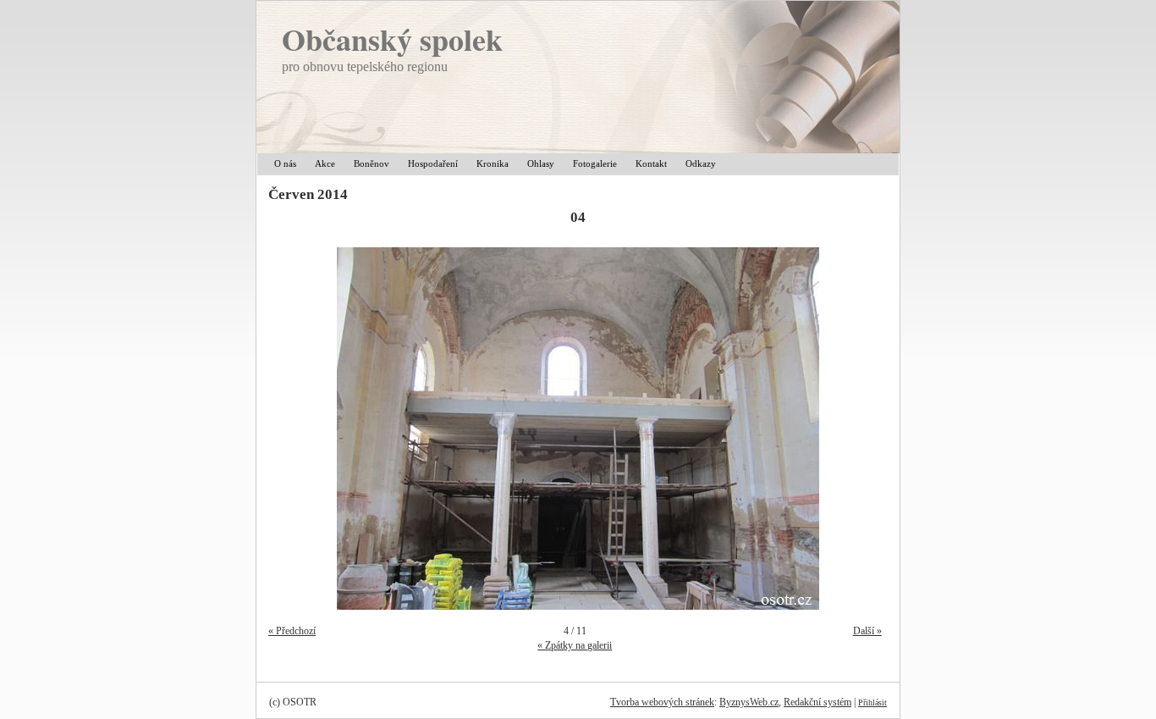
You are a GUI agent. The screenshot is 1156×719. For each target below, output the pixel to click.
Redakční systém (817, 702)
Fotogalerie (595, 163)
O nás (285, 163)
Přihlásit (872, 702)
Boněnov (371, 163)
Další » (867, 631)
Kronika (492, 163)
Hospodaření (433, 163)
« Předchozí (292, 631)
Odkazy (700, 163)
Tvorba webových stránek (662, 702)
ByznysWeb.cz (749, 702)
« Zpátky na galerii (574, 645)
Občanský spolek (392, 39)
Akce (325, 163)
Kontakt (651, 163)
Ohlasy (540, 163)
